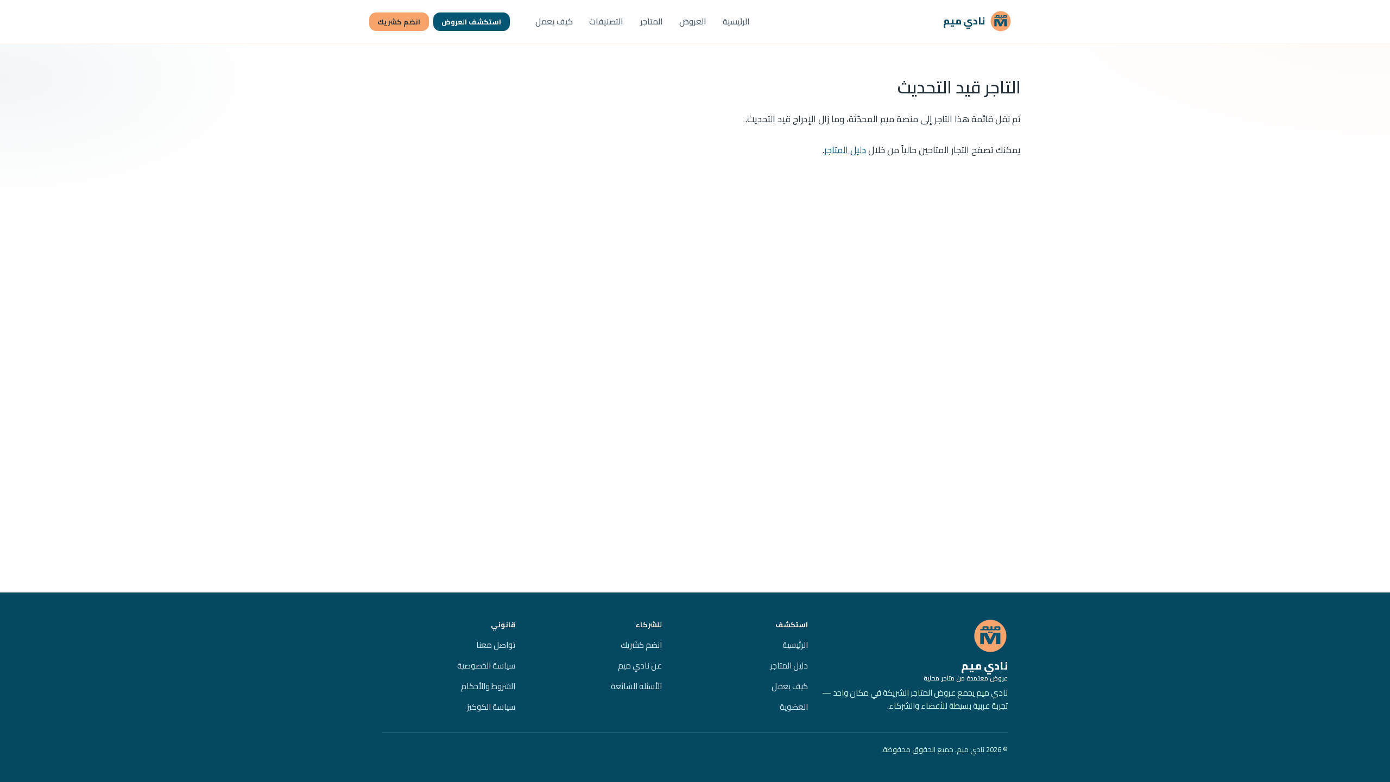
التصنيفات (606, 21)
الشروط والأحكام (488, 686)
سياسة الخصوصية (486, 665)
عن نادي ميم (640, 665)
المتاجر (651, 21)
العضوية (794, 707)
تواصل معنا (495, 645)
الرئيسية (736, 21)
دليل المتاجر (845, 150)
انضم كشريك (398, 21)
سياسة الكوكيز (491, 707)
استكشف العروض (471, 21)
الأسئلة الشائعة (636, 686)
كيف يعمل (554, 21)
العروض (692, 21)
